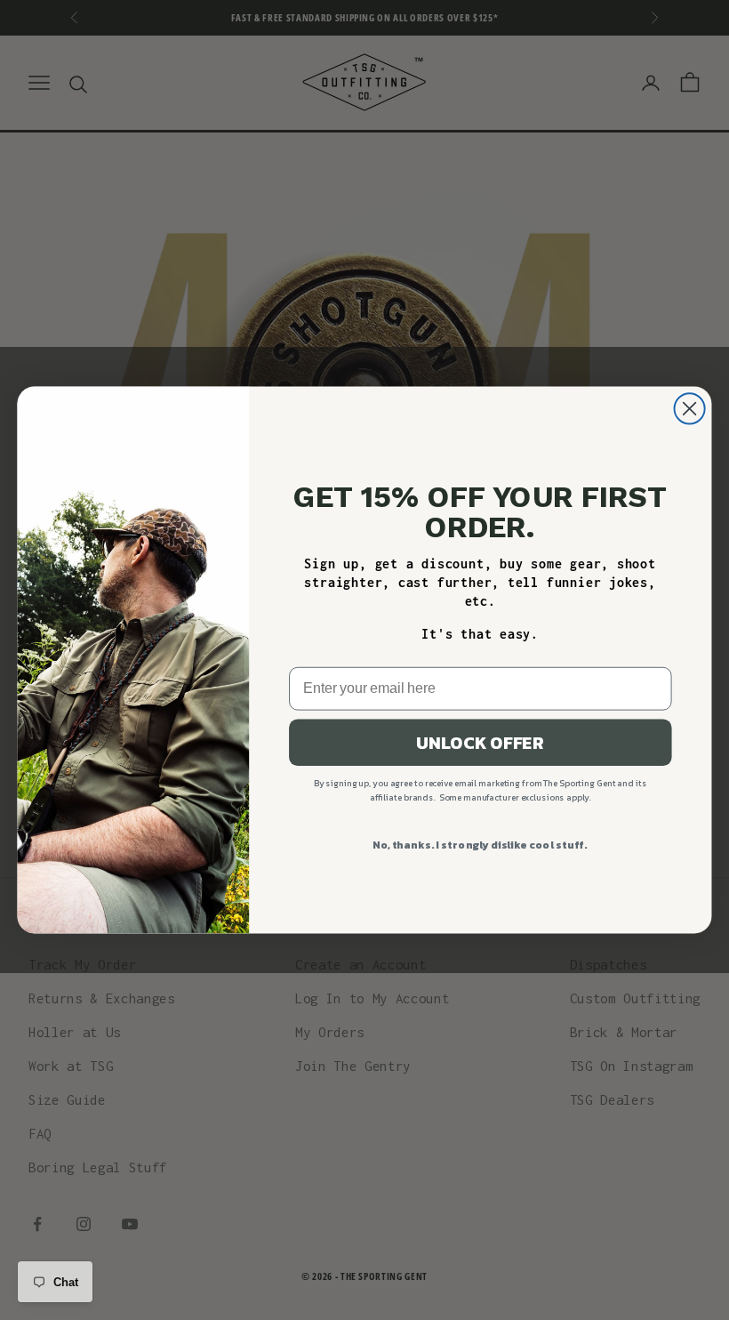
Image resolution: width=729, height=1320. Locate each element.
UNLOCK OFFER (480, 742)
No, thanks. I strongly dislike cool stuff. (480, 845)
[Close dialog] (690, 408)
